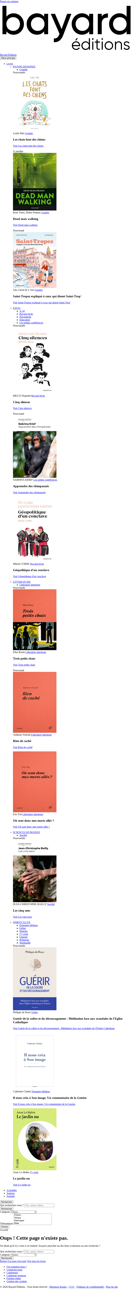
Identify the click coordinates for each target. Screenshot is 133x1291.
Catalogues (12, 1272)
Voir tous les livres (36, 1261)
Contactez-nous (14, 1269)
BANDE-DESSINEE (24, 66)
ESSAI (16, 308)
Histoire (23, 931)
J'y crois (34, 1172)
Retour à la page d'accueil (13, 1261)
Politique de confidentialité (90, 1286)
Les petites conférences (31, 322)
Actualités (11, 1190)
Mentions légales (58, 1286)
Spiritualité (24, 942)
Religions (24, 940)
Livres (9, 63)
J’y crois (23, 934)
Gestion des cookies (16, 1281)
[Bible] (32, 1223)
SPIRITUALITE (21, 922)
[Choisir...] (32, 1215)
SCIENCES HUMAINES (26, 832)
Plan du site (112, 1286)
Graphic (23, 69)
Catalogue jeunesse (16, 1275)
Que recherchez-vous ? (12, 1205)
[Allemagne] (32, 1220)
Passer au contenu (9, 1)
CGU (71, 1286)
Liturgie (23, 937)
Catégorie (5, 1212)
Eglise (22, 928)
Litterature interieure (29, 584)
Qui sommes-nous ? (16, 1266)
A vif (22, 311)
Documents (25, 316)
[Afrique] (32, 1218)
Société (23, 835)
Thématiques (6, 1223)
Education (24, 319)
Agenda (10, 1196)
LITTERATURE (22, 582)
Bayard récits (26, 314)
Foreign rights (13, 1278)
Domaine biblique (28, 925)
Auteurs (10, 1193)
